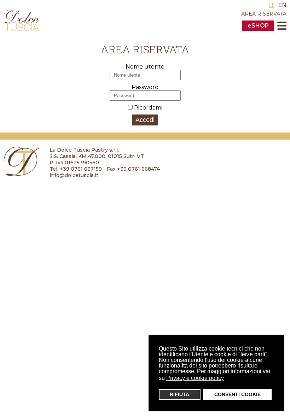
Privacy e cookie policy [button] (195, 378)
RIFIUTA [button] (179, 394)
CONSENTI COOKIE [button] (237, 394)
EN (282, 5)
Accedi (145, 119)
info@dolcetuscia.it (74, 175)
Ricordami (148, 107)
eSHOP (258, 25)
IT (271, 5)
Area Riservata (263, 14)
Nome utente (145, 66)
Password (145, 87)
